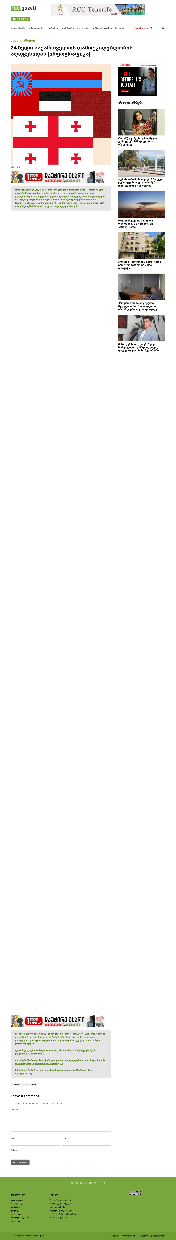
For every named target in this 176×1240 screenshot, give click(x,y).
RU (151, 28)
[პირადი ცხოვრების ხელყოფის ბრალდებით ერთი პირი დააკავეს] (141, 246)
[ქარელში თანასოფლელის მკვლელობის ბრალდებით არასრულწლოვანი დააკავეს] (141, 287)
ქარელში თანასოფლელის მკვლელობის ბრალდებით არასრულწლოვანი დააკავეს (138, 306)
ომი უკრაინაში (57, 1207)
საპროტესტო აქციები (60, 1203)
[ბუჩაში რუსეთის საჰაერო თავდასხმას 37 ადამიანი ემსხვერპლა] (141, 205)
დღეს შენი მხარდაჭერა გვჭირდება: (35, 1060)
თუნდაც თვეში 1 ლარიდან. (47, 1063)
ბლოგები (120, 28)
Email (64, 1138)
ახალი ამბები (18, 28)
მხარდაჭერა (20, 18)
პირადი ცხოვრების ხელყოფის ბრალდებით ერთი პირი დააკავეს (139, 265)
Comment (15, 1109)
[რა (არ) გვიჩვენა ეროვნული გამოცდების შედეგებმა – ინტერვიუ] (141, 122)
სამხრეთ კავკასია (102, 28)
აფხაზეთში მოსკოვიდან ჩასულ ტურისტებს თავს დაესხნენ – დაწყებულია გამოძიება (140, 182)
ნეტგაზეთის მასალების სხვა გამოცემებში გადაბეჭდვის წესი (137, 1236)
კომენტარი (68, 28)
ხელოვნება (83, 28)
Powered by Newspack (35, 1236)
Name (13, 1138)
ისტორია (31, 1084)
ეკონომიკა (52, 28)
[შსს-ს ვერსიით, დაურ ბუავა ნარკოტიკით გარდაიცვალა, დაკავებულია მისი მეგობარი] (141, 328)
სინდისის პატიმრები (60, 1200)
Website (14, 1150)
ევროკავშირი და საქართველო (65, 1214)
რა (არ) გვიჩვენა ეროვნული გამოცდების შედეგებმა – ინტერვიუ (137, 141)
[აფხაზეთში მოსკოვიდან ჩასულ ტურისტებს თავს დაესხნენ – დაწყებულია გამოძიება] (141, 163)
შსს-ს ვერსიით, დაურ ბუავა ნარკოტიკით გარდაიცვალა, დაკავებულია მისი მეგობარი (138, 347)
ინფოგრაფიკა (18, 1084)
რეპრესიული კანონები (61, 1210)
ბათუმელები (141, 28)
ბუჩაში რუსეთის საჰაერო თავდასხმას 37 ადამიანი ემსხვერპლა (135, 223)
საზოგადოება (36, 28)
